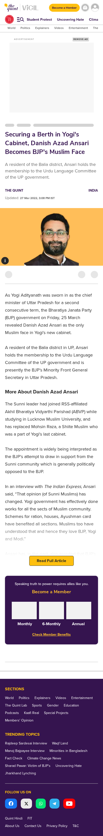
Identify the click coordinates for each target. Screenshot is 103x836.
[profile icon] (94, 7)
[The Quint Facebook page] (11, 804)
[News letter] (85, 7)
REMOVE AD (81, 39)
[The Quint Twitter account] (26, 804)
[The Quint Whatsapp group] (41, 804)
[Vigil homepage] (30, 10)
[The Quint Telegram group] (55, 804)
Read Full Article (51, 560)
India (93, 190)
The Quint (14, 190)
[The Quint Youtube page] (69, 804)
